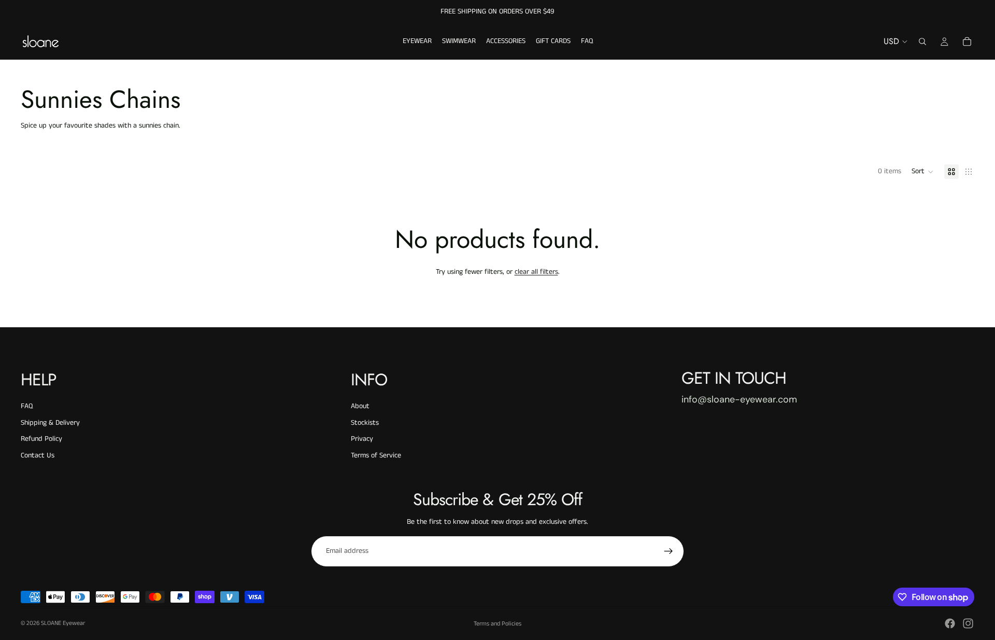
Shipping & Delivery (50, 423)
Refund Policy (41, 439)
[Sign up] (668, 551)
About (360, 406)
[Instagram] (968, 623)
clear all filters (536, 272)
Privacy (362, 439)
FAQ (27, 406)
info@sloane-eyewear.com (739, 399)
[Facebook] (950, 623)
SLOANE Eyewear (63, 623)
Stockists (365, 423)
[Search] (922, 41)
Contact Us (37, 455)
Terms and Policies (497, 623)
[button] (923, 171)
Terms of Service (376, 455)
